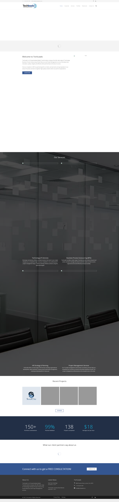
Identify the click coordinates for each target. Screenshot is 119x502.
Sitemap (63, 497)
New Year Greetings (52, 483)
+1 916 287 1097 (26, 1)
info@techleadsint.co (80, 488)
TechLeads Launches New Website (56, 487)
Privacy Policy (57, 497)
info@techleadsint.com (37, 1)
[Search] (96, 6)
